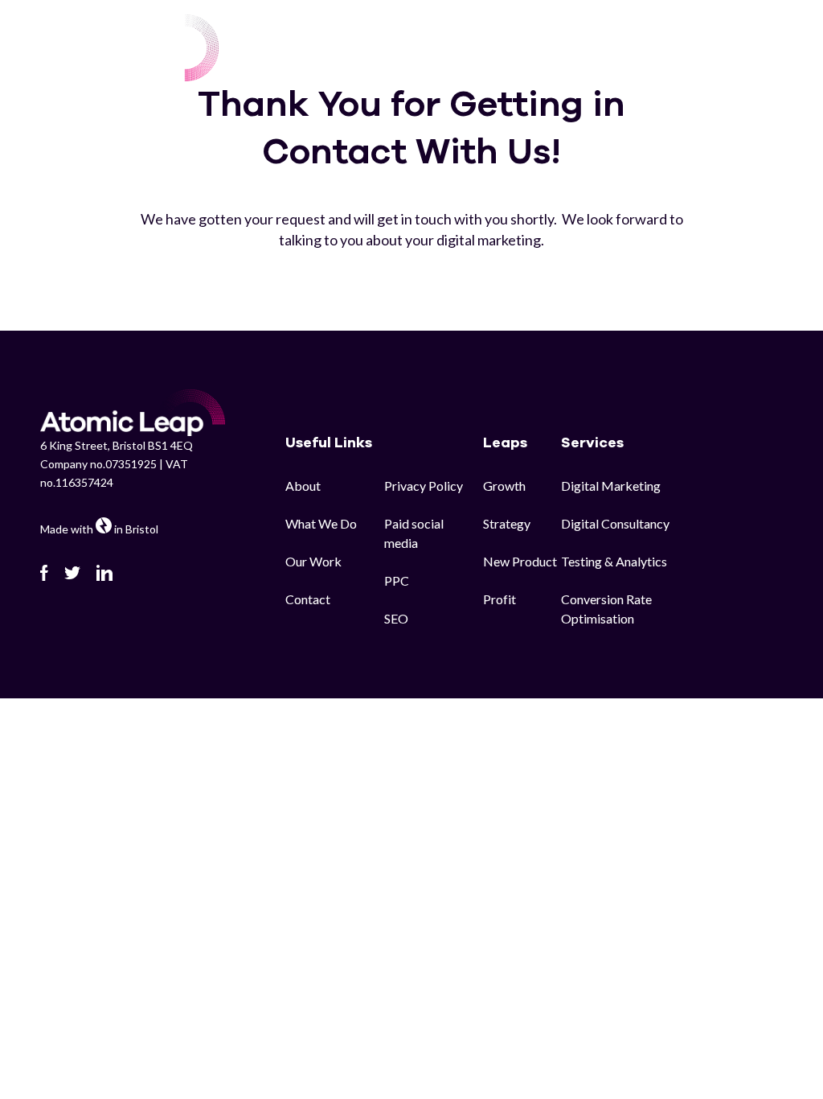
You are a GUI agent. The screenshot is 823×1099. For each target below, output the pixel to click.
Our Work (543, 38)
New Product (520, 561)
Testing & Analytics (614, 561)
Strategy (506, 523)
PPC (396, 580)
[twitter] (72, 572)
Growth (504, 485)
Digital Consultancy (615, 523)
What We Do (321, 523)
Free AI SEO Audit (649, 38)
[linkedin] (104, 573)
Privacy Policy (423, 485)
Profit (499, 599)
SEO (396, 618)
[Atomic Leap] (129, 47)
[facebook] (44, 573)
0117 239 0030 (735, 58)
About (303, 485)
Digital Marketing (611, 485)
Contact (753, 38)
